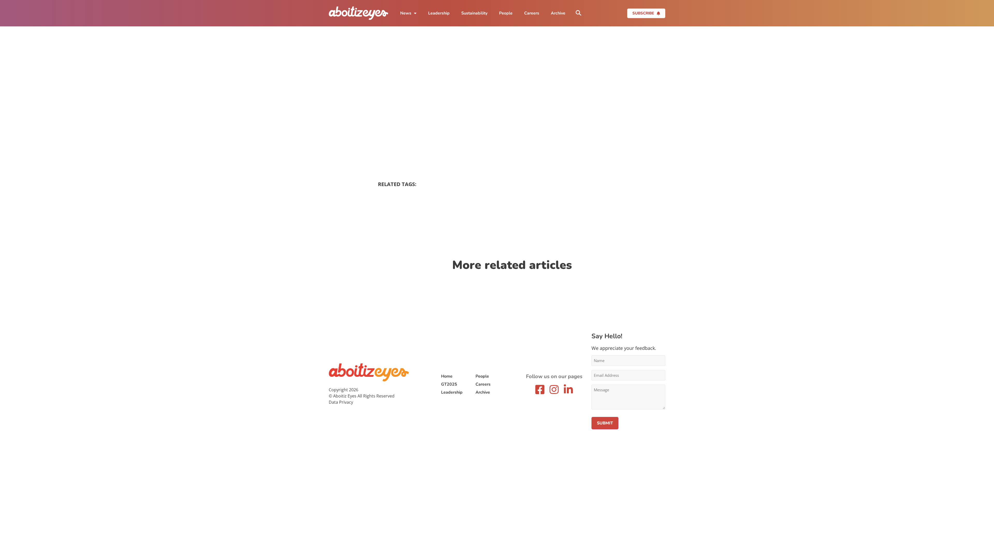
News (405, 13)
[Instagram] (554, 389)
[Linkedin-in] (568, 389)
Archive (558, 13)
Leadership (439, 13)
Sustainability (474, 13)
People (506, 13)
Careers (531, 13)
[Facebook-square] (540, 389)
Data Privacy (341, 402)
